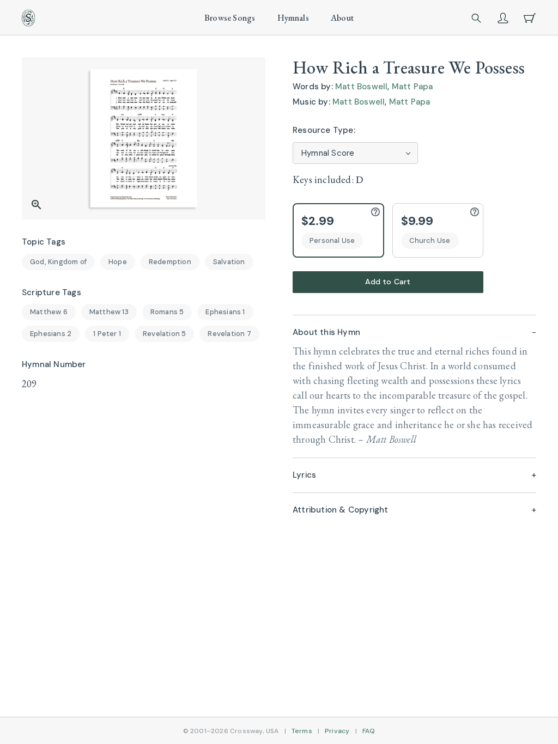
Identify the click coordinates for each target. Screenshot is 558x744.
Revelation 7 (229, 333)
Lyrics (304, 474)
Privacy (337, 731)
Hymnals (293, 17)
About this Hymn (326, 332)
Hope (117, 261)
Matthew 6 (49, 311)
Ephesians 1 (225, 311)
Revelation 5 (164, 333)
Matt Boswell (361, 86)
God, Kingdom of (58, 261)
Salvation (229, 261)
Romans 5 (167, 311)
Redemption (170, 261)
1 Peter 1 (107, 333)
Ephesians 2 (50, 333)
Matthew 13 (109, 311)
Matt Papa (412, 86)
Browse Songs (229, 17)
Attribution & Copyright (341, 509)
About (342, 17)
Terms (302, 731)
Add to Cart (387, 281)
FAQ (368, 731)
